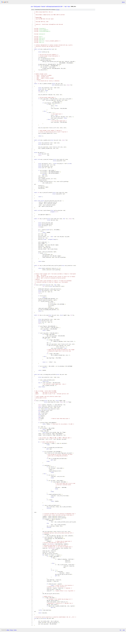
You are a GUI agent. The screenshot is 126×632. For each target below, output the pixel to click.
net (66, 6)
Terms (15, 630)
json (124, 630)
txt (120, 630)
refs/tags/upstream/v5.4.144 (54, 6)
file (58, 9)
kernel (43, 6)
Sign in (123, 2)
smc (69, 6)
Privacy (11, 630)
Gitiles (8, 630)
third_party (37, 6)
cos (32, 6)
